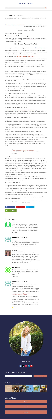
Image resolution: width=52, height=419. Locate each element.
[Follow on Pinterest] (31, 366)
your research (31, 39)
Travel (37, 18)
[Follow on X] (23, 366)
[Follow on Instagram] (26, 366)
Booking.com (31, 56)
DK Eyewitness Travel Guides (28, 110)
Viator (24, 56)
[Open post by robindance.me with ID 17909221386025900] (15, 388)
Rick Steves (8, 110)
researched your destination (36, 25)
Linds (13, 222)
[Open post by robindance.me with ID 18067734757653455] (29, 388)
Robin (7, 18)
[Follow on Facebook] (21, 366)
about (26, 407)
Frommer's (18, 110)
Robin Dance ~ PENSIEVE (18, 237)
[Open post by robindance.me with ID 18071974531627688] (8, 388)
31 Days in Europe (21, 18)
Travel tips (41, 18)
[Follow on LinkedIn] (29, 366)
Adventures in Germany (30, 18)
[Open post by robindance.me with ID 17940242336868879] (36, 388)
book (26, 402)
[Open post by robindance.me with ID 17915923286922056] (22, 388)
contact (26, 412)
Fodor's (13, 110)
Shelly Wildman (16, 250)
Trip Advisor (19, 56)
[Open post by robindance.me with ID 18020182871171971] (43, 388)
